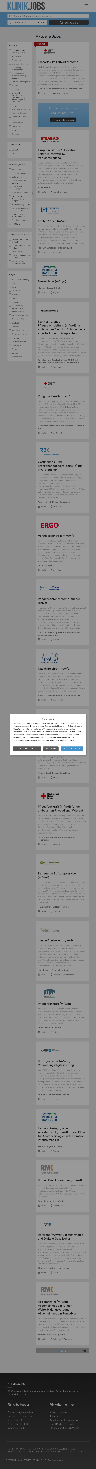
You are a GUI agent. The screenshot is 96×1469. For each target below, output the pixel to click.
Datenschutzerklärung (68, 740)
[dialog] (48, 734)
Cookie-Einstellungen (27, 749)
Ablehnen (51, 749)
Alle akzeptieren (72, 749)
